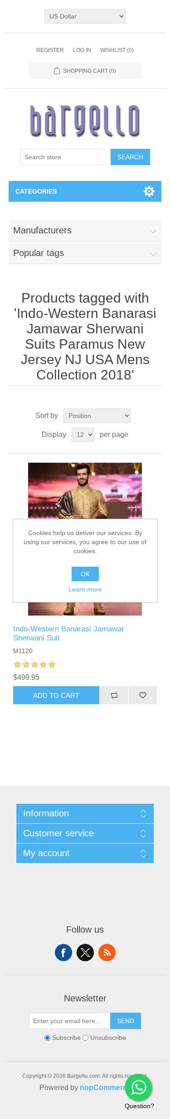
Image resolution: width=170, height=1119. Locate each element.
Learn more (85, 589)
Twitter (85, 952)
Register (50, 50)
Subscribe (66, 1038)
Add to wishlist (142, 695)
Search (130, 157)
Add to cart (56, 695)
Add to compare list (113, 695)
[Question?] (138, 1087)
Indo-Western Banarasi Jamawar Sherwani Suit (68, 633)
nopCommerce (105, 1087)
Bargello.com (71, 1111)
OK (85, 574)
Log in (82, 50)
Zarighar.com (118, 1111)
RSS (107, 952)
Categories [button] (36, 191)
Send (125, 1020)
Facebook (63, 952)
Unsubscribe (108, 1038)
